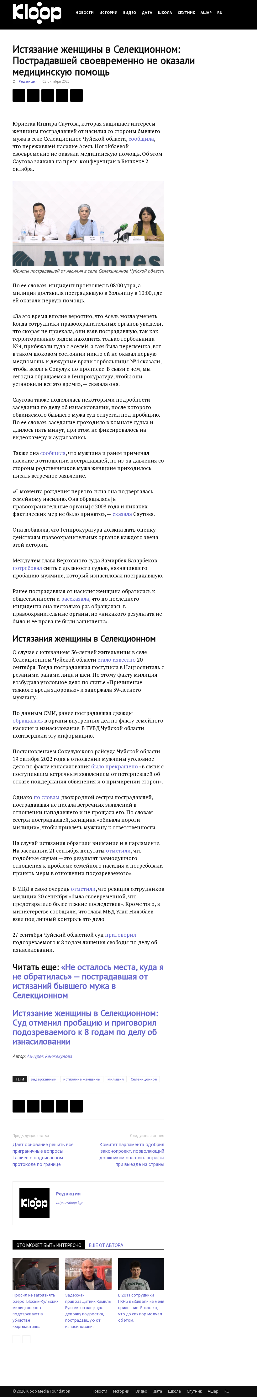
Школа (165, 12)
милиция (116, 1079)
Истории (108, 12)
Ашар (206, 12)
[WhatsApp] (76, 95)
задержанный (43, 1079)
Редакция (28, 81)
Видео (129, 12)
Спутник (186, 12)
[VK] (47, 95)
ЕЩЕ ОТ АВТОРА (106, 1245)
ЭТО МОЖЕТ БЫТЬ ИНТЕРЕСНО (48, 1245)
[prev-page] (16, 1339)
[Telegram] (62, 95)
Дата (147, 12)
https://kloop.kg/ (69, 1203)
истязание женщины (82, 1079)
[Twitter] (33, 95)
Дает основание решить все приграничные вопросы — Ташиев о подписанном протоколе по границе (43, 1154)
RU (220, 12)
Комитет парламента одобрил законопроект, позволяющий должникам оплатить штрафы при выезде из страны (131, 1154)
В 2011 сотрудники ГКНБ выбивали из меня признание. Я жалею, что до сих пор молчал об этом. (141, 1308)
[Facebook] (19, 95)
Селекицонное (144, 1079)
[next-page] (26, 1339)
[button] (236, 12)
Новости (85, 12)
